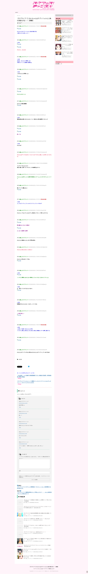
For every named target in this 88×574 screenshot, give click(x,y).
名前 (20, 470)
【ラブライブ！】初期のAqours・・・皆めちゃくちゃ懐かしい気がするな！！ (67, 21)
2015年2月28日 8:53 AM (23, 443)
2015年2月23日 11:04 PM (23, 403)
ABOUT (16, 12)
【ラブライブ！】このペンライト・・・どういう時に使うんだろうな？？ (67, 29)
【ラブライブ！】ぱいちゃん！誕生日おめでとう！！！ (35, 531)
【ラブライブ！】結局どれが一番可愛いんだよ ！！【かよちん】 (37, 518)
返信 (20, 407)
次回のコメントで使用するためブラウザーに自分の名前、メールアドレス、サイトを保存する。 (34, 477)
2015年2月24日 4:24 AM (23, 413)
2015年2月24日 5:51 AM (23, 423)
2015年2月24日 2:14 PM (23, 433)
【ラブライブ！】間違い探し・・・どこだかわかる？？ (67, 45)
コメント (21, 458)
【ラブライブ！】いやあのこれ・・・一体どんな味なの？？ (67, 53)
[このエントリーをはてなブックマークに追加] (28, 366)
